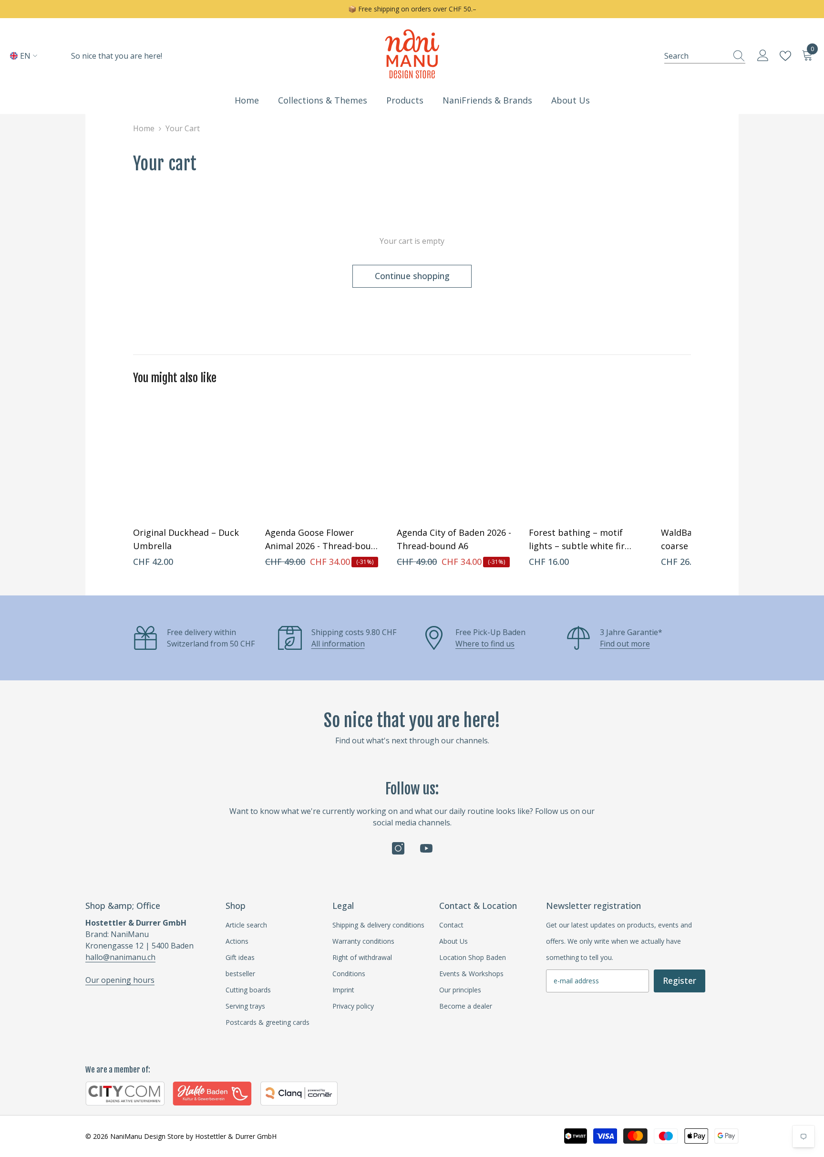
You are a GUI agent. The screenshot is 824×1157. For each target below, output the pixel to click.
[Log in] (763, 56)
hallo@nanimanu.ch (120, 957)
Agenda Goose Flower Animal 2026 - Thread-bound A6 (323, 539)
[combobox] (695, 55)
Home (143, 128)
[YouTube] (426, 848)
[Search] (704, 55)
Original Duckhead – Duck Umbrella (186, 539)
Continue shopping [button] (412, 275)
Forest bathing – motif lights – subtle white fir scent (577, 539)
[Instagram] (398, 848)
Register (679, 980)
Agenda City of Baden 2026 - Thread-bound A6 (454, 539)
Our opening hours (119, 980)
